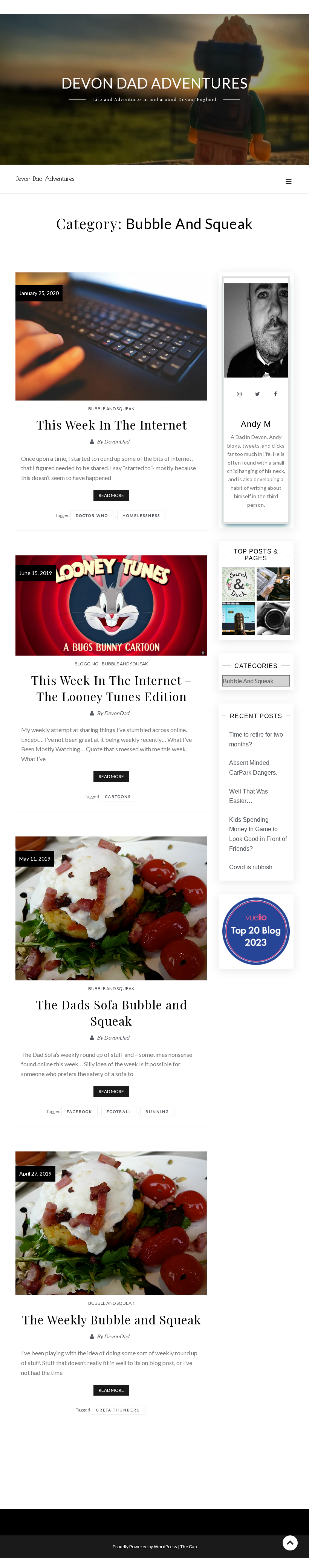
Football (119, 1111)
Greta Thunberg (118, 1410)
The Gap (188, 1546)
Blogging (86, 664)
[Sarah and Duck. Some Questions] (238, 584)
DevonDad (116, 441)
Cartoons (118, 796)
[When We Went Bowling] (238, 618)
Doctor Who (92, 515)
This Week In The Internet (111, 424)
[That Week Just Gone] (273, 584)
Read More (111, 495)
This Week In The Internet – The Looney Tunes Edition (111, 688)
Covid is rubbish (250, 867)
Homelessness (141, 515)
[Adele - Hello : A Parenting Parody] (273, 618)
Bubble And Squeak (111, 408)
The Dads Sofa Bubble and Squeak (111, 1012)
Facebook (79, 1111)
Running (157, 1111)
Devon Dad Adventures (44, 178)
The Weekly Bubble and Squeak (111, 1319)
